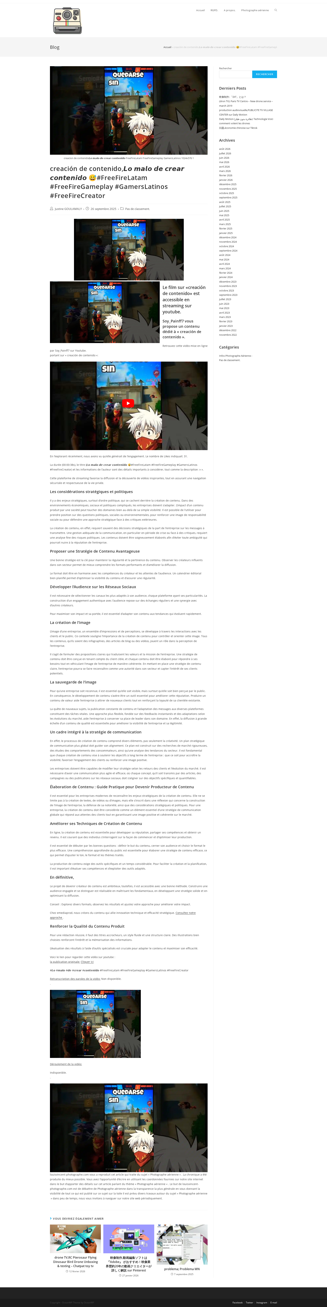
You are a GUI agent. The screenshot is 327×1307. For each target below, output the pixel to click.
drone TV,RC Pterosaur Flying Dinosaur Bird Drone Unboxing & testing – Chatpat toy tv (75, 1261)
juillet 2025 (225, 206)
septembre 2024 (228, 250)
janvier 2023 (226, 326)
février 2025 (225, 228)
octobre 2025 (226, 193)
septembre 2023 (228, 295)
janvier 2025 (226, 233)
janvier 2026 (226, 180)
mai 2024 (224, 259)
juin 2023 (224, 303)
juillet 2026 (225, 153)
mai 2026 (224, 162)
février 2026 (225, 175)
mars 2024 (225, 268)
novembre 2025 (228, 188)
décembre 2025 (227, 184)
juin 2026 (224, 157)
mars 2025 (225, 224)
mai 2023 (224, 308)
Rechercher (225, 68)
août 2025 (224, 202)
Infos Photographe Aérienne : (235, 355)
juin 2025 (224, 211)
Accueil (167, 47)
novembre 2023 (228, 286)
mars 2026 (225, 171)
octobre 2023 (226, 290)
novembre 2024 (228, 241)
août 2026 (224, 149)
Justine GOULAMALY (68, 209)
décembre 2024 (227, 237)
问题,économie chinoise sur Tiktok (238, 128)
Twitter (249, 1302)
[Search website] (276, 10)
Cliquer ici (87, 962)
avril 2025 (224, 219)
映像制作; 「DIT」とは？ (232, 97)
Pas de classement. (137, 209)
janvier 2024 (226, 277)
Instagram (261, 1302)
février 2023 (225, 321)
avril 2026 (224, 166)
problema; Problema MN (182, 1269)
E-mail (273, 1302)
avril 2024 (224, 264)
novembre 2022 (228, 334)
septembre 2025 (228, 197)
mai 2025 (224, 215)
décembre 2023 (227, 281)
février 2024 (225, 272)
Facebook (238, 1302)
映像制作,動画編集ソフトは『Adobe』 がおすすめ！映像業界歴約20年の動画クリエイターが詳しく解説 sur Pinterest (129, 1264)
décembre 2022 (227, 330)
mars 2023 (225, 317)
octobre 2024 (226, 246)
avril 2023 (224, 312)
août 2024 (224, 255)
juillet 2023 (225, 299)
